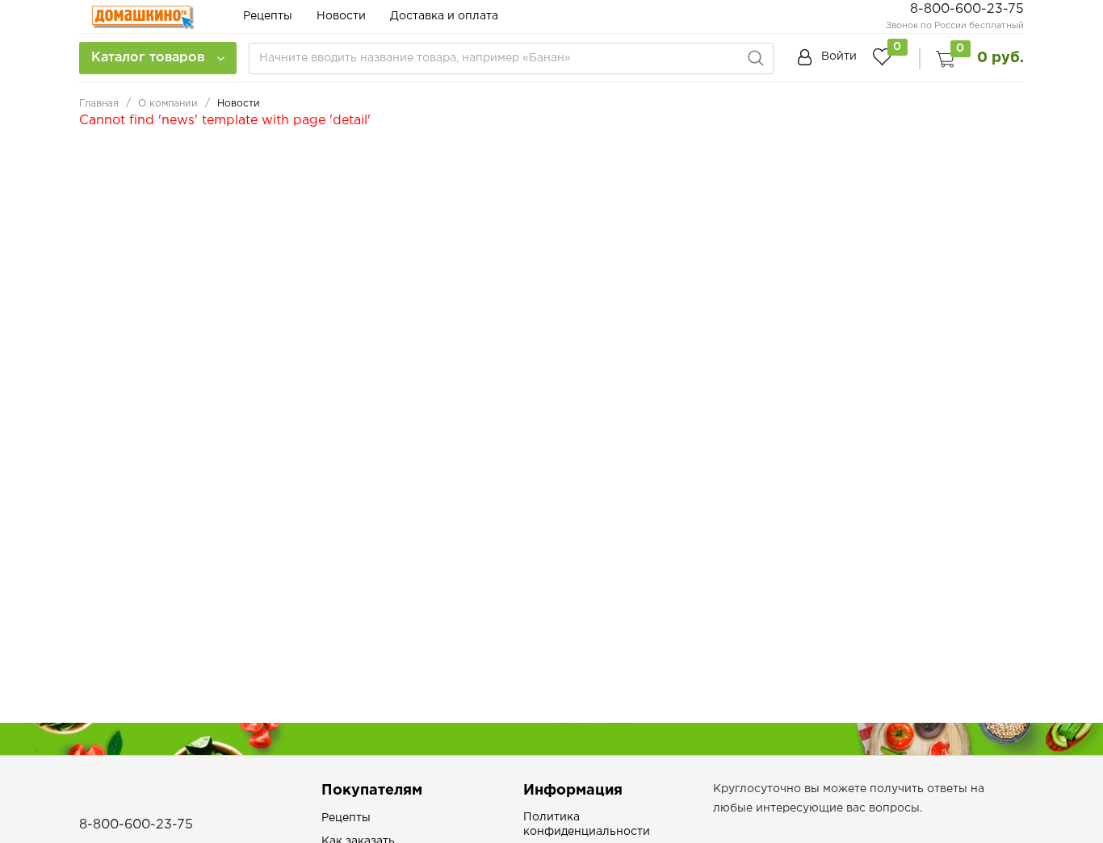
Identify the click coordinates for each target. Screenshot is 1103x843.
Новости (341, 16)
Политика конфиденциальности (586, 824)
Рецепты (267, 16)
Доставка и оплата (444, 16)
